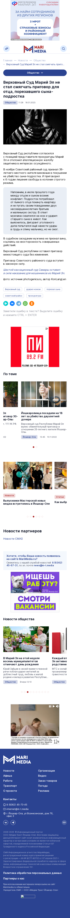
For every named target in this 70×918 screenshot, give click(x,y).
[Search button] (63, 48)
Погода (43, 785)
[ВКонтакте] (12, 303)
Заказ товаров (47, 780)
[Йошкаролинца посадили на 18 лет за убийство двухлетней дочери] (44, 394)
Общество (10, 102)
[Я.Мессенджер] (5, 303)
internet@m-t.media (17, 809)
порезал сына (53, 289)
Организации (46, 770)
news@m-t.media (44, 565)
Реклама (43, 790)
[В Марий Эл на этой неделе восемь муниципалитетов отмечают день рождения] (26, 639)
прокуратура (34, 296)
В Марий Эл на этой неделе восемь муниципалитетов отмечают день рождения (21, 661)
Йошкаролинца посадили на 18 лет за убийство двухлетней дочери (42, 416)
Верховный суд (12, 289)
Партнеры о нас (13, 878)
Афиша (7, 775)
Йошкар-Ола (29, 437)
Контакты (9, 799)
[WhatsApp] (25, 303)
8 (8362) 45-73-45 (17, 804)
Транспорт (10, 785)
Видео (42, 775)
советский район (13, 296)
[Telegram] (18, 303)
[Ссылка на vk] (5, 822)
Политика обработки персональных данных (32, 873)
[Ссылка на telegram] (13, 822)
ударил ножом (33, 289)
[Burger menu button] (6, 48)
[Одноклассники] (31, 303)
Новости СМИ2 (13, 538)
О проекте (10, 790)
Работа (7, 780)
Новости (9, 495)
